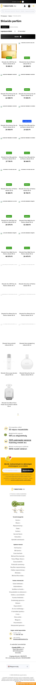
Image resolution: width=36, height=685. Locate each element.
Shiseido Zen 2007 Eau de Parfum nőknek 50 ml (9, 63)
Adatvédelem (17, 586)
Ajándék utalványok (17, 540)
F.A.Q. (17, 614)
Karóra (18, 520)
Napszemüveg (17, 526)
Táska (17, 528)
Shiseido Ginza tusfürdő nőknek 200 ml (9, 344)
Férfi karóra (17, 548)
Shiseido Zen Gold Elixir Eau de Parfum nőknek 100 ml (9, 221)
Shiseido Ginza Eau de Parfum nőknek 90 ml (27, 284)
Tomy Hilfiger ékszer (17, 559)
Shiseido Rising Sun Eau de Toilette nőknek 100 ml (27, 374)
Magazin (17, 620)
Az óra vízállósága (17, 609)
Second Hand (17, 534)
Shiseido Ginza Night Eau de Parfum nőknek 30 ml (27, 253)
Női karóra (17, 551)
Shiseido (4, 27)
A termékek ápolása (17, 611)
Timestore (4, 16)
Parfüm (10, 16)
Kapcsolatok (17, 606)
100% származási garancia (20, 440)
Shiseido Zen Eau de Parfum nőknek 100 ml (27, 63)
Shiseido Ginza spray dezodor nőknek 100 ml (9, 374)
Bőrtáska (17, 573)
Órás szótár (17, 617)
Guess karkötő (17, 562)
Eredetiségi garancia (17, 600)
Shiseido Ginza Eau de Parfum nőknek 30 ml (9, 189)
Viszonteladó (18, 623)
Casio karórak (17, 553)
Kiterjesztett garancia (17, 625)
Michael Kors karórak (17, 556)
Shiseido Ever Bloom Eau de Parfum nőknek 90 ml (9, 314)
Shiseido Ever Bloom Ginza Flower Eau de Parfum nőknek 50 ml (9, 404)
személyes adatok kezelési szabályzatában (21, 480)
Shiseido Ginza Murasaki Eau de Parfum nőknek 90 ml (9, 158)
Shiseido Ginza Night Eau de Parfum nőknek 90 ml (9, 253)
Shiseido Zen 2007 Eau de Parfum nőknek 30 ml (9, 284)
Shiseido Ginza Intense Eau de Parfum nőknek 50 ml (27, 94)
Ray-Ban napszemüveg (17, 567)
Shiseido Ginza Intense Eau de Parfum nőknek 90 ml (9, 94)
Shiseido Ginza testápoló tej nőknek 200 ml (27, 344)
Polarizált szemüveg (17, 564)
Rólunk (17, 603)
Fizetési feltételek (17, 598)
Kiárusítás (18, 537)
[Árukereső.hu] (18, 507)
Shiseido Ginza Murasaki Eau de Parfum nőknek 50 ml (27, 126)
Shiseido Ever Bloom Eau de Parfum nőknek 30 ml (27, 314)
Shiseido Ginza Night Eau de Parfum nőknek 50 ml (27, 221)
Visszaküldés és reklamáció (17, 592)
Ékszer (18, 523)
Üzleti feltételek (18, 584)
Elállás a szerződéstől (17, 595)
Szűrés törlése (14, 27)
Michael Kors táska (17, 576)
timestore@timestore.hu (20, 639)
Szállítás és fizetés (17, 589)
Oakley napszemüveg (17, 570)
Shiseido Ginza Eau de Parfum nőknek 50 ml (27, 189)
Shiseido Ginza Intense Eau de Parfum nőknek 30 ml (9, 126)
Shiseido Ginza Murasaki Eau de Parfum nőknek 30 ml (27, 158)
